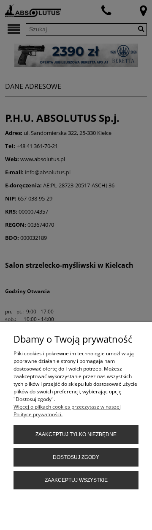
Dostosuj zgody (76, 457)
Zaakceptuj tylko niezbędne (76, 434)
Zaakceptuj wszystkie (76, 480)
